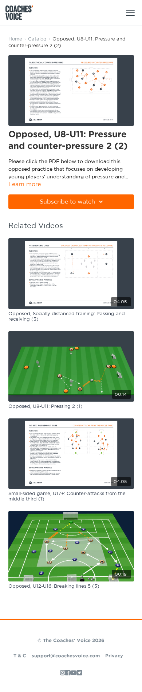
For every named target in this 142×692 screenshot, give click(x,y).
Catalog (37, 39)
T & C (19, 656)
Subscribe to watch (67, 202)
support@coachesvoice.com (66, 656)
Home (15, 39)
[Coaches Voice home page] (22, 12)
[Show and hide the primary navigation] (130, 13)
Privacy (114, 656)
